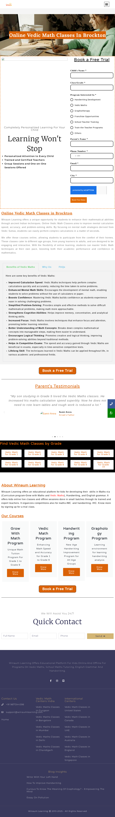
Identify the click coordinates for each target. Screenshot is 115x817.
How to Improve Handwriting (44, 783)
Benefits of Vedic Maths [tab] (20, 267)
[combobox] (75, 156)
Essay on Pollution (38, 797)
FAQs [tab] (62, 267)
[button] (106, 4)
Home (5, 719)
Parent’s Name (79, 139)
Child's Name (78, 70)
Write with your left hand (42, 777)
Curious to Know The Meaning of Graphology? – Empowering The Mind (65, 790)
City (73, 175)
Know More (15, 573)
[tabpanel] (57, 316)
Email (74, 163)
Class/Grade (77, 83)
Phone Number (79, 151)
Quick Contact (57, 621)
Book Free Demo (78, 200)
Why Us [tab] (46, 267)
